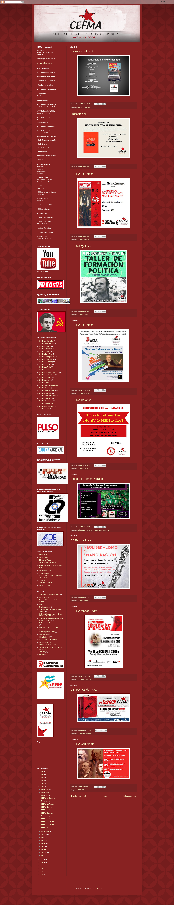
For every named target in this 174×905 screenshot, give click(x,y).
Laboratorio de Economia (48, 639)
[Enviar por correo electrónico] (95, 104)
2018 (42, 787)
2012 (42, 874)
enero (43, 855)
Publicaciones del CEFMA (48, 645)
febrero (44, 853)
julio (43, 838)
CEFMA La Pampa (81, 174)
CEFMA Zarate (44, 409)
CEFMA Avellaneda (82, 51)
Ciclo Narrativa (44, 597)
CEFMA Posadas (45, 388)
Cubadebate (43, 568)
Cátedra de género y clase (86, 478)
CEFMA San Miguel (46, 404)
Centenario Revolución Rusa (49, 595)
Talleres (42, 652)
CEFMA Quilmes (80, 246)
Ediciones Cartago (45, 570)
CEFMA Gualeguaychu (47, 357)
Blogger (99, 888)
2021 (42, 778)
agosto (43, 835)
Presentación (78, 113)
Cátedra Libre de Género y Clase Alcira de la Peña (93, 530)
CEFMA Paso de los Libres (48, 385)
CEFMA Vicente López (47, 406)
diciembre (45, 789)
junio (43, 841)
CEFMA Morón (44, 383)
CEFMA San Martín (82, 743)
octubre (44, 795)
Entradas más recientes (79, 796)
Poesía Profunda (45, 642)
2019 (42, 784)
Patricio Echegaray (45, 585)
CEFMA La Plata (80, 540)
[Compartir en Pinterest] (105, 104)
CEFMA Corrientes (45, 349)
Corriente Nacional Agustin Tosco (50, 565)
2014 (42, 868)
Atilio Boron (43, 555)
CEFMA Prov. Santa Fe (47, 391)
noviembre (45, 792)
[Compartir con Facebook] (103, 104)
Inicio (105, 796)
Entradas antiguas (129, 796)
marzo (43, 849)
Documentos (43, 634)
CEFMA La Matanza (46, 359)
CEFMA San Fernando (47, 396)
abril (43, 847)
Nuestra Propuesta (45, 583)
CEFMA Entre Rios (45, 354)
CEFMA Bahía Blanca (46, 344)
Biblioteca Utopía (45, 560)
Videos (41, 654)
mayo (43, 844)
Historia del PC (44, 637)
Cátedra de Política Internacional (50, 623)
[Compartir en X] (100, 104)
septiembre (45, 832)
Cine (41, 604)
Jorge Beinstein (44, 573)
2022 (42, 775)
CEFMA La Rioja (45, 367)
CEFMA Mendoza (45, 377)
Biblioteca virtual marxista (48, 563)
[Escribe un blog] (98, 104)
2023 (42, 772)
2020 (42, 781)
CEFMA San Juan (45, 398)
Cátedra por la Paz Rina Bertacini (50, 627)
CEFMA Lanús (44, 370)
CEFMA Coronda (80, 400)
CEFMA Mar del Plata (83, 610)
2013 (42, 871)
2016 (42, 862)
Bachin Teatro (44, 557)
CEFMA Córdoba (45, 351)
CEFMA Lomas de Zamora (48, 372)
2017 (42, 859)
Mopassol (42, 580)
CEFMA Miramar (45, 380)
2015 (42, 865)
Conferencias (44, 607)
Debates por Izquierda (47, 632)
